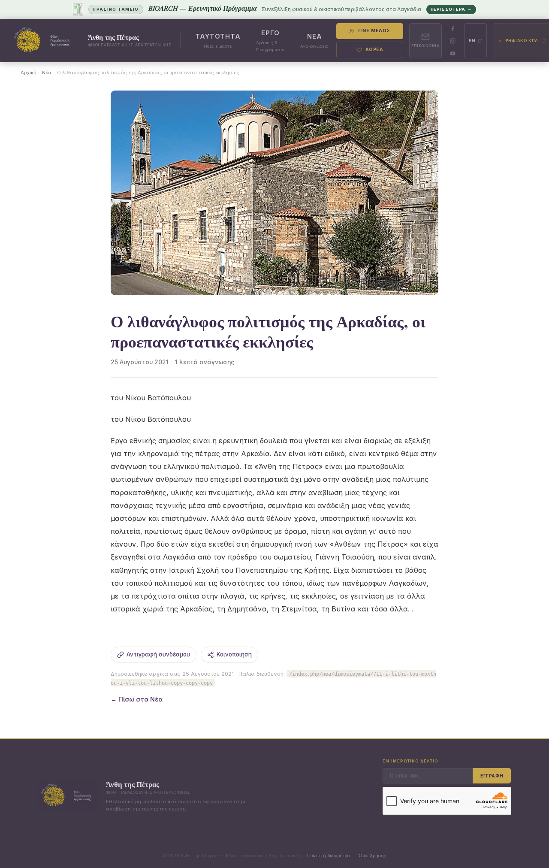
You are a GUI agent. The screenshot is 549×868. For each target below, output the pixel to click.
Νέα (46, 73)
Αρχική (28, 73)
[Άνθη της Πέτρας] (44, 40)
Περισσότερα (451, 9)
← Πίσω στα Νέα (137, 699)
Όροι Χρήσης (372, 855)
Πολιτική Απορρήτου (328, 855)
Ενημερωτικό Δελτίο (410, 761)
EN (472, 40)
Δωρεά (374, 49)
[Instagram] (453, 41)
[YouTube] (453, 53)
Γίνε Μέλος (374, 30)
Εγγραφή (491, 775)
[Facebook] (453, 28)
